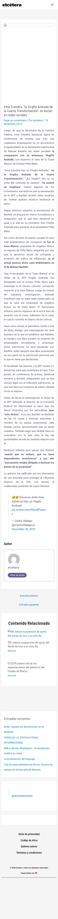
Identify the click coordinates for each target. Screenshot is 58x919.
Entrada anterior (29, 595)
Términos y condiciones (29, 852)
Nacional (12, 651)
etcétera (13, 567)
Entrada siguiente (29, 604)
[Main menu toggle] (52, 4)
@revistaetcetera (22, 795)
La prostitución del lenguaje (19, 758)
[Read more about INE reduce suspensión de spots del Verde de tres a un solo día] (29, 633)
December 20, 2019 (23, 529)
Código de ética (29, 840)
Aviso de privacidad (29, 834)
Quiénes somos (29, 846)
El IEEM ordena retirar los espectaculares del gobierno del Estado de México (26, 667)
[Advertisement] (29, 78)
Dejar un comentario (15, 120)
